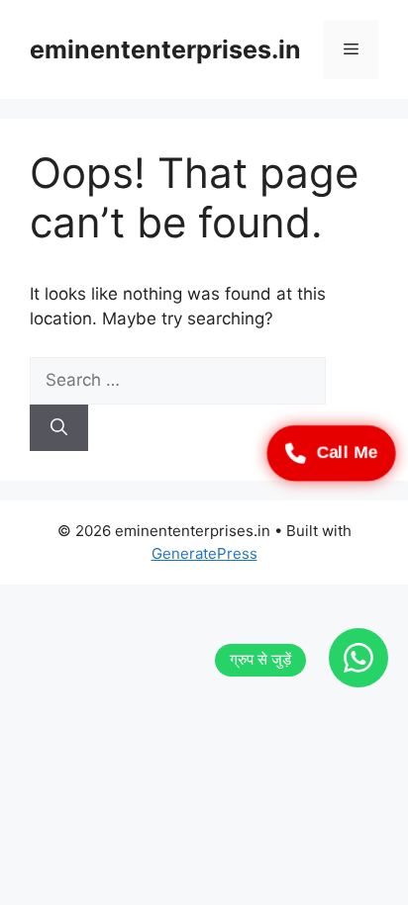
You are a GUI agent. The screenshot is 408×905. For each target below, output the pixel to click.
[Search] (59, 428)
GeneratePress (204, 553)
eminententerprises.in (165, 49)
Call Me (347, 452)
